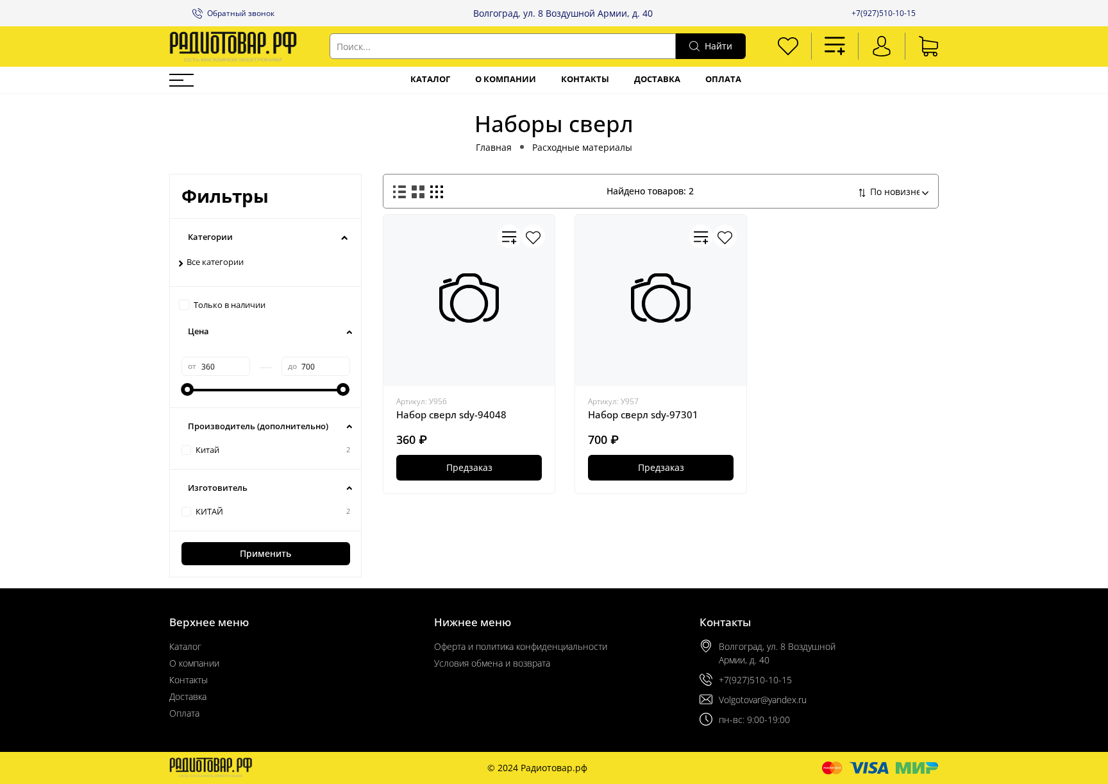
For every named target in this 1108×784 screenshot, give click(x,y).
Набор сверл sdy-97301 (643, 414)
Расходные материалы (582, 147)
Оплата (723, 79)
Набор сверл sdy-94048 (451, 414)
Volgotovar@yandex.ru (763, 700)
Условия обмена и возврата (492, 663)
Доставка (657, 79)
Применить (265, 553)
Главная (494, 147)
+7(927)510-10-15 (884, 13)
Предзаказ (469, 467)
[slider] (187, 389)
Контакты (585, 79)
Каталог (430, 79)
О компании (505, 79)
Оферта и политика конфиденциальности (520, 646)
